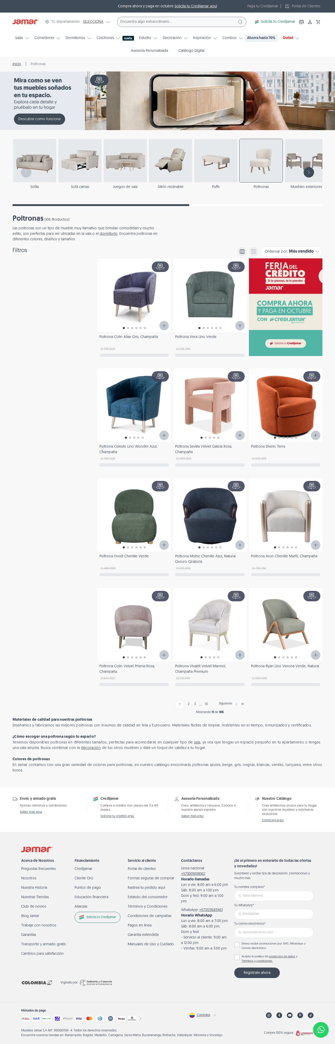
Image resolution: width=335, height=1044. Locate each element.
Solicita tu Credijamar (278, 22)
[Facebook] (279, 1015)
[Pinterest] (300, 1015)
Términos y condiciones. (257, 961)
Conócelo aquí (273, 820)
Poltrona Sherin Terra (268, 447)
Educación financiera (91, 897)
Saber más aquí (31, 812)
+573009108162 (193, 874)
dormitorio (109, 234)
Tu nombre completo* (249, 887)
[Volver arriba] (321, 1012)
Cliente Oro (84, 878)
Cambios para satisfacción (42, 954)
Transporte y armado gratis (43, 944)
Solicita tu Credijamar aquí (196, 6)
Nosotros (28, 878)
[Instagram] (269, 1015)
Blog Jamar (30, 916)
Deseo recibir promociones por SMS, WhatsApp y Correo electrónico (274, 946)
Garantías (28, 935)
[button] (318, 22)
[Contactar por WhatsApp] (321, 1030)
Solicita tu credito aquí (117, 816)
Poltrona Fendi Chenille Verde (124, 556)
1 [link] (179, 704)
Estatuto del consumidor (148, 897)
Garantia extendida (143, 935)
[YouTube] (290, 1015)
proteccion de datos (282, 956)
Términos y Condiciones (148, 907)
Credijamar (83, 869)
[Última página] (243, 704)
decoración (91, 748)
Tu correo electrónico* (250, 923)
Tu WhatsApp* (244, 905)
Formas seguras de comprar (151, 878)
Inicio (17, 64)
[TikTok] (311, 1015)
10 (206, 704)
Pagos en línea (140, 926)
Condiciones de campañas (149, 916)
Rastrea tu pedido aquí (146, 888)
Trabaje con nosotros (38, 926)
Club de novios (33, 907)
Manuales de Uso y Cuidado (151, 944)
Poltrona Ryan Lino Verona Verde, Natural (285, 666)
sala (197, 743)
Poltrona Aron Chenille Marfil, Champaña (284, 556)
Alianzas (81, 907)
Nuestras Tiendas (35, 897)
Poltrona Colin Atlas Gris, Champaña (128, 337)
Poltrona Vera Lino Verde (195, 337)
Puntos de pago (88, 888)
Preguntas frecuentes (38, 869)
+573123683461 (211, 910)
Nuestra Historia (34, 888)
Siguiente (225, 703)
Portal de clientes (142, 869)
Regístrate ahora (257, 973)
